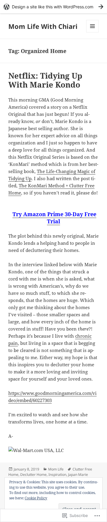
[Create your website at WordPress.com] (53, 6)
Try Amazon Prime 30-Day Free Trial (54, 218)
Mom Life (56, 469)
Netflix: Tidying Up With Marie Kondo (45, 80)
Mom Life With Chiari (43, 26)
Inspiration (57, 474)
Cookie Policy (36, 498)
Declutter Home (33, 474)
